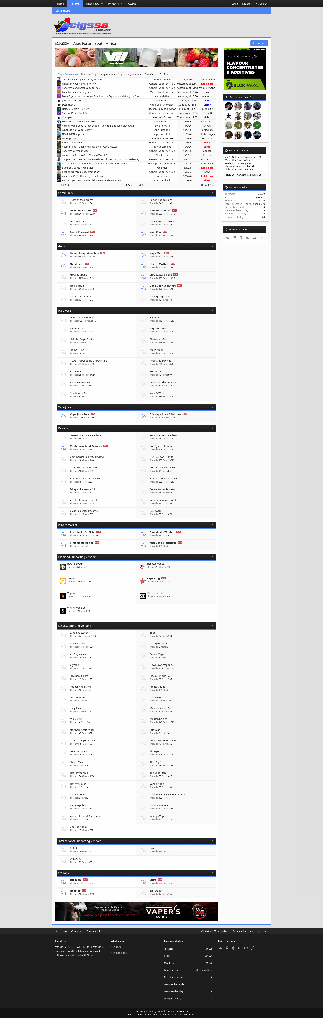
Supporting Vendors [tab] (129, 74)
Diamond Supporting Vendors (77, 557)
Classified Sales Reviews (84, 510)
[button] (102, 3)
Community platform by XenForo (161, 1011)
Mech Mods (156, 349)
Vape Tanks (76, 328)
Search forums (63, 10)
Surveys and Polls (162, 180)
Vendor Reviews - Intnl (163, 500)
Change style (77, 931)
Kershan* (207, 138)
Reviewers (156, 510)
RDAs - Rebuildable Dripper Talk (88, 360)
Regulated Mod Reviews (163, 435)
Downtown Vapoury (161, 665)
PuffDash (155, 729)
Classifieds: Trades (81, 542)
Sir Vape (154, 751)
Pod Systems (157, 371)
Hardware (64, 310)
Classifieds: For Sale (82, 532)
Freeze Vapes (157, 686)
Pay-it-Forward (162, 100)
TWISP (71, 578)
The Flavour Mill (79, 772)
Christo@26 (230, 169)
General (63, 246)
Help (251, 931)
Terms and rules (222, 931)
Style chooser (62, 931)
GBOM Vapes (77, 697)
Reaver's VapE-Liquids (82, 740)
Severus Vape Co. (80, 751)
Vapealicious (77, 794)
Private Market (67, 525)
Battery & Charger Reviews (85, 478)
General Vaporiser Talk (162, 83)
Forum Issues (78, 221)
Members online (238, 150)
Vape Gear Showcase (162, 92)
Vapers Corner (155, 593)
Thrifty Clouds (78, 783)
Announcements (162, 79)
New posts (116, 946)
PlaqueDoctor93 (233, 166)
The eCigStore (158, 762)
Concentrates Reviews (162, 489)
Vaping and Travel (80, 296)
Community (65, 193)
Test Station (156, 890)
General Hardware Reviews (85, 435)
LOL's (153, 880)
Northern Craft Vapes (82, 729)
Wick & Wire (157, 393)
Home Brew (77, 349)
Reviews (63, 428)
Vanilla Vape (157, 783)
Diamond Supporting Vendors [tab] (98, 74)
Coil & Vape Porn (79, 393)
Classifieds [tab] (150, 74)
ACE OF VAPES (78, 643)
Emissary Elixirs (79, 675)
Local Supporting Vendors (74, 626)
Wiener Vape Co (76, 607)
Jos (207, 92)
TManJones (245, 163)
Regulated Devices (160, 360)
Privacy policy (239, 931)
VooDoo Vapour (79, 826)
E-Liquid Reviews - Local (163, 478)
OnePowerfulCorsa (241, 160)
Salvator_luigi (251, 157)
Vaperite (72, 593)
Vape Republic (78, 805)
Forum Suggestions (161, 199)
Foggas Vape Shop (80, 686)
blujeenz (239, 157)
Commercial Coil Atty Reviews (87, 456)
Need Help (162, 155)
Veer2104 (229, 157)
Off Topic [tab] (165, 74)
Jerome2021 (207, 159)
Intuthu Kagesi (207, 134)
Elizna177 (207, 155)
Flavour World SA (160, 675)
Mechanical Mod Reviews (162, 108)
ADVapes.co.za (158, 643)
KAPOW (207, 125)
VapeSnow (248, 169)
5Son (153, 632)
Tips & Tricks (77, 285)
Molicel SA (76, 718)
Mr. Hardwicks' (158, 718)
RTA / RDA (76, 371)
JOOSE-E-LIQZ (158, 697)
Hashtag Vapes (155, 563)
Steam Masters (78, 762)
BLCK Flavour (75, 563)
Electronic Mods (159, 339)
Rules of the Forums (81, 199)
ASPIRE (74, 848)
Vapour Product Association (86, 816)
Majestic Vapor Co (160, 708)
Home (60, 3)
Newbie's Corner (162, 117)
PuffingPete (207, 129)
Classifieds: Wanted (162, 532)
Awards (132, 3)
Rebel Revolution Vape (163, 740)
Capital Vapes (157, 654)
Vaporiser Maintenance (163, 382)
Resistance (207, 121)
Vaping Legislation (160, 296)
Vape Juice (64, 407)
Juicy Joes (75, 708)
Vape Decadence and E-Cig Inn (167, 794)
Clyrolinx (75, 665)
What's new (92, 3)
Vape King (153, 578)
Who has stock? (79, 632)
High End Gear (158, 328)
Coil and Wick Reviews (162, 467)
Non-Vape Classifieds (163, 542)
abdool (207, 150)
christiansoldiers (255, 203)
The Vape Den (158, 772)
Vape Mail (162, 167)
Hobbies (75, 890)
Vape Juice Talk (162, 129)
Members (113, 3)
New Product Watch (81, 317)
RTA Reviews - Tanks (161, 456)
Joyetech (154, 848)
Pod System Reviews (161, 446)
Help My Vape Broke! (82, 339)
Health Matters (162, 96)
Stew (207, 171)
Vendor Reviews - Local (83, 500)
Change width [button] (94, 931)
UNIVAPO (75, 858)
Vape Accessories (80, 382)
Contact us (206, 931)
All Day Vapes (78, 654)
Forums (74, 3)
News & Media (78, 274)
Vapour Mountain (160, 805)
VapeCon (162, 176)
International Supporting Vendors (79, 841)
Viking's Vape (157, 816)
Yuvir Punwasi (207, 79)
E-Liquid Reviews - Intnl (83, 489)
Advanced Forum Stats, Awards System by (161, 1014)
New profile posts (119, 952)
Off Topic (64, 873)
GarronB (207, 113)
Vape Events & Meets (162, 221)
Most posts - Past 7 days (243, 97)
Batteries (155, 317)
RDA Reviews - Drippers (83, 467)
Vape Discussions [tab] (68, 74)
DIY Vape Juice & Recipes (162, 163)
